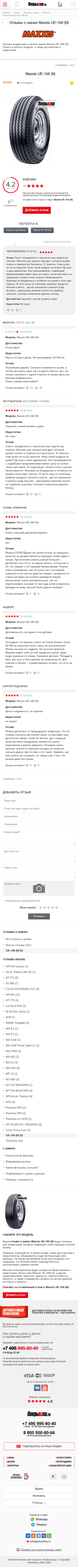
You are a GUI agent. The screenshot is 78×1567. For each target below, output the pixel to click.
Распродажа (63, 1462)
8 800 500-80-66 (39, 1433)
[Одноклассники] (33, 1535)
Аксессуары (63, 1458)
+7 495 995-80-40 (39, 1423)
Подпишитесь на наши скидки (42, 1446)
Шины (10, 1458)
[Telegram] (38, 1535)
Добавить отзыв (36, 210)
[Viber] (44, 1535)
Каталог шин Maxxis (16, 230)
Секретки (13, 1466)
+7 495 (20, 1349)
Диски (11, 1462)
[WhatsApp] (49, 1535)
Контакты (39, 1496)
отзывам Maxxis (2, 22)
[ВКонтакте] (28, 1535)
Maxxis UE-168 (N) (42, 230)
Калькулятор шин (60, 1466)
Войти (39, 1489)
